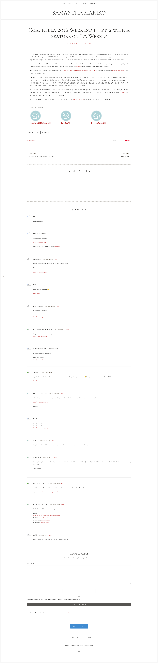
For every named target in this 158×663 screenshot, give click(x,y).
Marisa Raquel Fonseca (42, 329)
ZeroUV (78, 67)
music (37, 132)
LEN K (35, 419)
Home (63, 3)
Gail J (35, 441)
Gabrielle (37, 458)
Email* (65, 587)
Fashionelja (38, 306)
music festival (46, 132)
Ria (34, 217)
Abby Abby (37, 259)
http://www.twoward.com (40, 381)
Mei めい (36, 285)
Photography (57, 246)
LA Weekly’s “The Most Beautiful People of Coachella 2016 (79, 71)
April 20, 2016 (86, 43)
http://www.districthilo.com (40, 402)
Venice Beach (124, 157)
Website (101, 587)
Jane (35, 535)
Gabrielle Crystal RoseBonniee (45, 349)
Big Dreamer (36, 293)
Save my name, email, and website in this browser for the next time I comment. (53, 599)
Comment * (30, 563)
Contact (93, 3)
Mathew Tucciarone (118, 71)
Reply (51, 217)
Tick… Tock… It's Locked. (44, 492)
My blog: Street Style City (39, 242)
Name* (29, 587)
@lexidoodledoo (56, 492)
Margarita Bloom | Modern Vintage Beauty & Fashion (46, 515)
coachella (31, 132)
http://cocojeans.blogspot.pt (40, 336)
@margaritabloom (45, 520)
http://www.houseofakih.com (40, 272)
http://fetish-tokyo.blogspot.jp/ (41, 428)
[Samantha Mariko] (79, 13)
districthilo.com (40, 394)
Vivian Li (36, 372)
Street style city (40, 234)
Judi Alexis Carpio (40, 483)
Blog (78, 3)
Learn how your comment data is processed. (63, 613)
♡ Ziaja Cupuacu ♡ (38, 360)
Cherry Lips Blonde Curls (43, 518)
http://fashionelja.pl (38, 317)
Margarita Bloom (40, 505)
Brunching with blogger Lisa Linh (41, 157)
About (70, 3)
